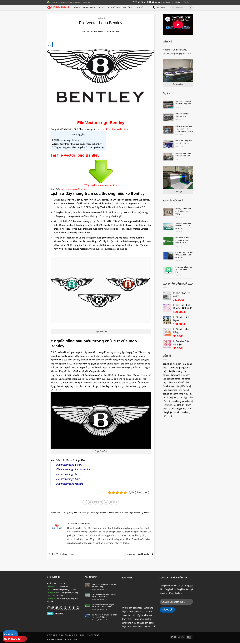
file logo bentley (99, 512)
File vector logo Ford (68, 479)
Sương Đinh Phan (111, 32)
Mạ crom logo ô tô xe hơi (74, 189)
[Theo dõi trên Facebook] (133, 2)
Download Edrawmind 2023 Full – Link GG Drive (183, 269)
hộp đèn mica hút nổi (173, 382)
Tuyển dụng (188, 2)
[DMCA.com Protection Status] (55, 613)
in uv (124, 607)
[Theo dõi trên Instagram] (136, 2)
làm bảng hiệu (181, 393)
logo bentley (145, 512)
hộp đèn (167, 371)
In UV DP (61, 583)
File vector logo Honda (69, 483)
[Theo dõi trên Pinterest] (147, 2)
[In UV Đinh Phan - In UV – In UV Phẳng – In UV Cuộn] (58, 7)
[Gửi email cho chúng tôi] (142, 2)
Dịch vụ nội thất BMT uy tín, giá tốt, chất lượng (183, 211)
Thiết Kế (101, 18)
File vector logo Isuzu (68, 474)
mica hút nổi (129, 615)
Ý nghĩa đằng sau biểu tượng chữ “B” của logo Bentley (78, 147)
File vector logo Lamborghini (73, 469)
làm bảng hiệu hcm (180, 375)
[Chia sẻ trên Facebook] (84, 502)
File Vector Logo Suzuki (63, 554)
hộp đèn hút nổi (144, 615)
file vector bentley (114, 512)
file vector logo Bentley (116, 129)
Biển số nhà (114, 7)
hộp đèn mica (170, 390)
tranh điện (127, 619)
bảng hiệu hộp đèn (172, 363)
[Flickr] (156, 2)
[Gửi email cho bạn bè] (95, 502)
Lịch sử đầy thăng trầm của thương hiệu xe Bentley (77, 144)
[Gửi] (189, 7)
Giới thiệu (167, 2)
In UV (75, 7)
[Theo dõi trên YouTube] (153, 2)
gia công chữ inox (171, 378)
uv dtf (177, 404)
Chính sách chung (68, 635)
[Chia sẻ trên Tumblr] (116, 502)
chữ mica (183, 390)
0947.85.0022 (12, 638)
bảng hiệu (167, 393)
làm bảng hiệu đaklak (132, 622)
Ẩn (83, 134)
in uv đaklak (149, 626)
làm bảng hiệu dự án (182, 401)
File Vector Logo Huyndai (137, 554)
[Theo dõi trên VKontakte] (159, 2)
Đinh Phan (51, 583)
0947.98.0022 (64, 586)
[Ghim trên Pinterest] (100, 502)
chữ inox (186, 378)
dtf (182, 404)
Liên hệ (177, 2)
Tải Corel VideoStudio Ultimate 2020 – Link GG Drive (183, 225)
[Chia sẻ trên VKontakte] (106, 502)
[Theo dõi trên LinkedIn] (150, 2)
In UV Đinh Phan (83, 2)
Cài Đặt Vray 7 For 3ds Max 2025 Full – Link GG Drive (183, 254)
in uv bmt (137, 626)
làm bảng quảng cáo (178, 367)
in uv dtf (168, 404)
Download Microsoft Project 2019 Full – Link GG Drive (182, 240)
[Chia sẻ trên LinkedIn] (111, 502)
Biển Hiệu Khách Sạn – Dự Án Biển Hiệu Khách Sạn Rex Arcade (184, 128)
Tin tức (127, 7)
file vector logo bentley (131, 512)
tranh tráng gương (177, 408)
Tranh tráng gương (93, 7)
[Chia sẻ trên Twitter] (90, 502)
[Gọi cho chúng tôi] (145, 2)
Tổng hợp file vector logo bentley (100, 185)
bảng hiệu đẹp (183, 386)
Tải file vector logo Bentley (65, 140)
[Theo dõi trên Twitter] (139, 2)
